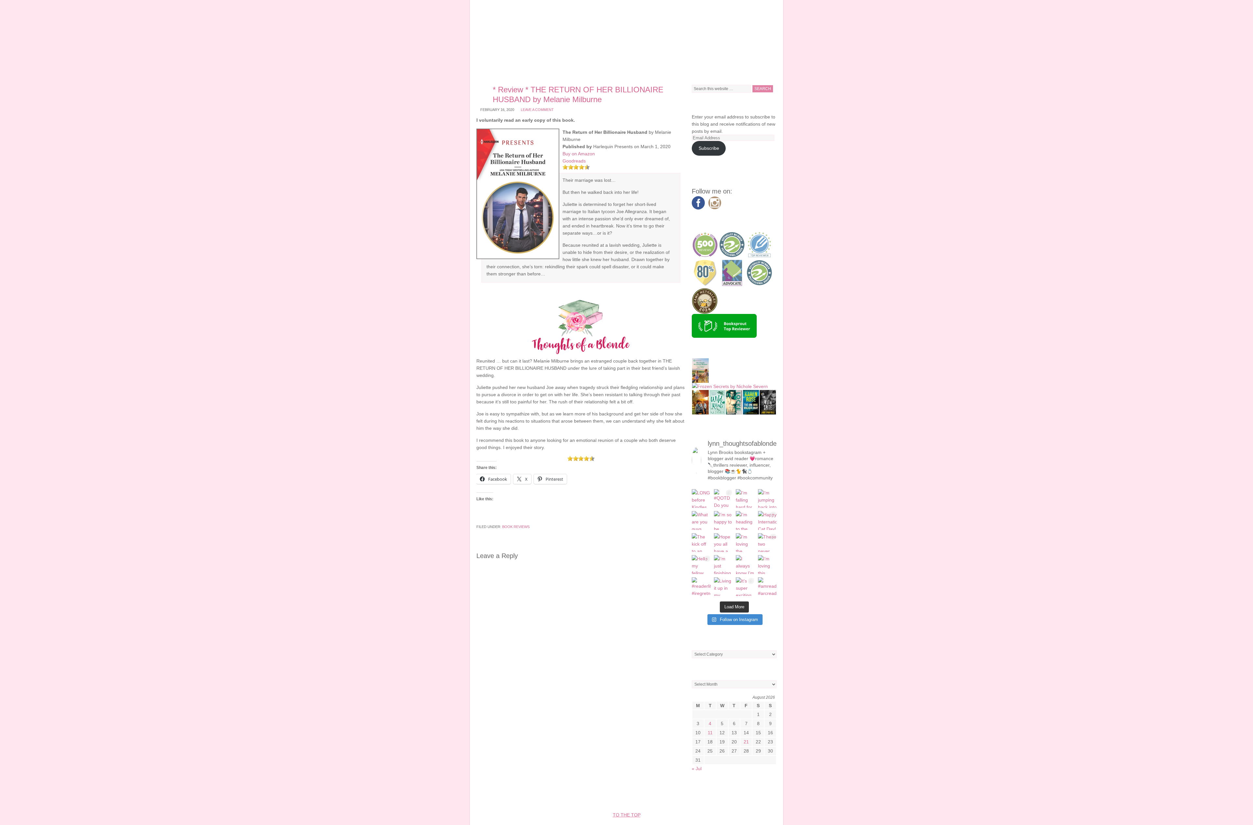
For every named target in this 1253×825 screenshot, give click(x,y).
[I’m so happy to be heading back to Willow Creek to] (723, 520)
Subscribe (709, 148)
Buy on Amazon (579, 153)
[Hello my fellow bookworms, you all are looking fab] (701, 564)
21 (746, 741)
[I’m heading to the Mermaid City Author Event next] (745, 520)
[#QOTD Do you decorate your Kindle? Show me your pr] (723, 498)
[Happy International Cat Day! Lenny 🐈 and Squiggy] (767, 520)
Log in (742, 795)
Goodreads (574, 160)
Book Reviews (516, 527)
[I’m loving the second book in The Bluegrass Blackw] (745, 542)
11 (710, 732)
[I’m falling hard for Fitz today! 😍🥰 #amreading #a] (745, 498)
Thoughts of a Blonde (626, 39)
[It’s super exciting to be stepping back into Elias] (745, 586)
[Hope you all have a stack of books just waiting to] (723, 542)
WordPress (715, 795)
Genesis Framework (670, 795)
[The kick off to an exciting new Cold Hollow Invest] (701, 542)
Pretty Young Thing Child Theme (593, 795)
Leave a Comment (537, 110)
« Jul (697, 768)
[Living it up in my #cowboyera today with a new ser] (723, 586)
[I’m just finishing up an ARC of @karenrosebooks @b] (723, 564)
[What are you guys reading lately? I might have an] (701, 520)
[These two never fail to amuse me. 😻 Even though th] (767, 542)
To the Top (627, 814)
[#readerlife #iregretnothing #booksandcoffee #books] (701, 586)
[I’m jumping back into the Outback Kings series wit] (767, 498)
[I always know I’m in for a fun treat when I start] (745, 564)
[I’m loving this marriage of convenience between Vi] (767, 564)
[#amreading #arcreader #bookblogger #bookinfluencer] (767, 586)
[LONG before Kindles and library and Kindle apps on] (701, 498)
